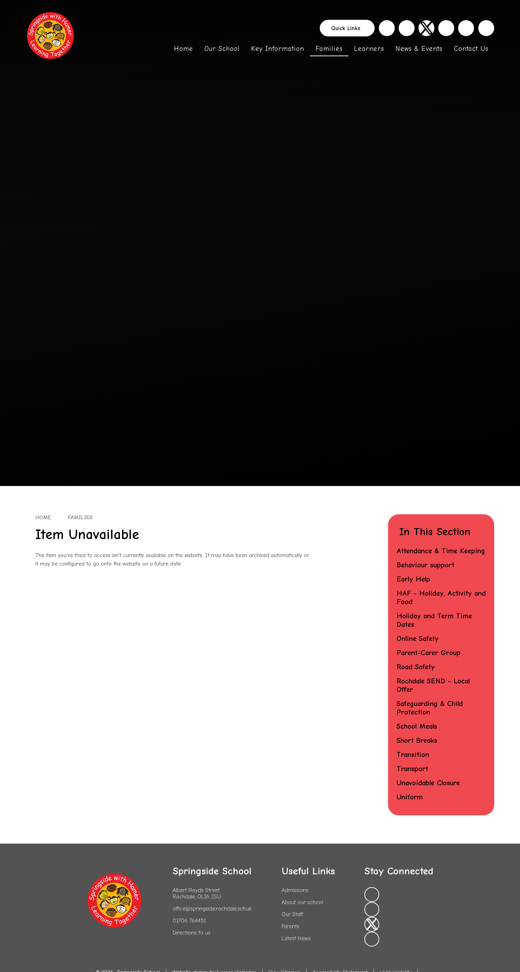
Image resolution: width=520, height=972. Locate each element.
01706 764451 (189, 921)
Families (80, 517)
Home (43, 517)
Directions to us (191, 933)
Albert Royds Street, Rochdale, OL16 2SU (197, 893)
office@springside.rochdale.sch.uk (212, 909)
